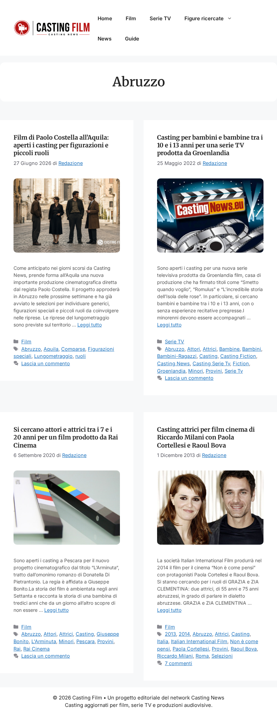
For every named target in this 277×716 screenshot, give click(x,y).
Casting (208, 356)
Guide (132, 38)
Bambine (229, 349)
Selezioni (222, 656)
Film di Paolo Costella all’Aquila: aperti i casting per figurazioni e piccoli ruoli (61, 145)
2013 (170, 634)
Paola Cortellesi (191, 649)
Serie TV (160, 18)
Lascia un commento (45, 363)
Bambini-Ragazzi (177, 356)
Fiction (241, 363)
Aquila (51, 349)
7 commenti (178, 663)
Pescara (85, 641)
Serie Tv (234, 371)
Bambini (251, 349)
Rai (17, 649)
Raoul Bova (244, 649)
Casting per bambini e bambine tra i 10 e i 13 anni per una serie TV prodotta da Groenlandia (210, 145)
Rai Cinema (36, 649)
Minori (195, 371)
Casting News (173, 363)
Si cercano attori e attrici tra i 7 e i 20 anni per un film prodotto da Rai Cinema (66, 437)
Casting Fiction (238, 356)
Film (131, 18)
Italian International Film (199, 641)
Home (105, 18)
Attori (193, 349)
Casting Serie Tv (211, 363)
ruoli (80, 356)
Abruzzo (31, 349)
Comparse (73, 349)
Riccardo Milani (175, 656)
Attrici (210, 349)
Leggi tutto (89, 324)
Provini (214, 371)
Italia (162, 641)
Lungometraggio (53, 356)
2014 (184, 634)
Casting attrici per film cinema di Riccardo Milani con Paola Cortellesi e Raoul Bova (206, 437)
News (104, 38)
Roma (202, 656)
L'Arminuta (43, 641)
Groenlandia (171, 371)
